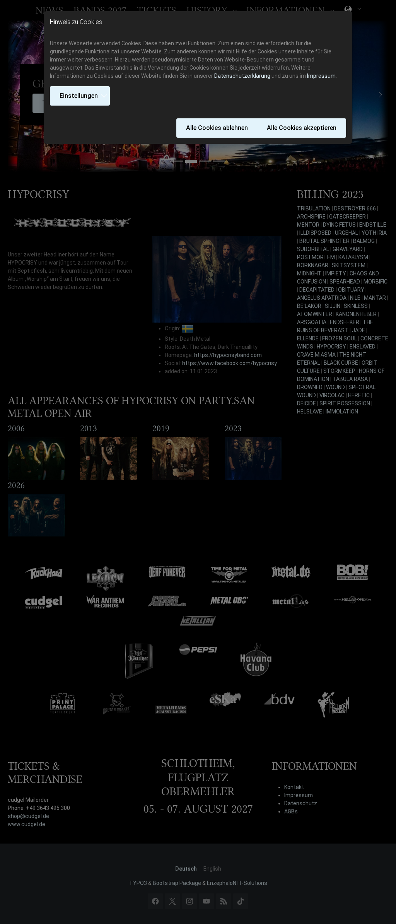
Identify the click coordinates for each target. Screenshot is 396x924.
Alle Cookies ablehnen (217, 128)
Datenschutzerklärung (242, 76)
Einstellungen (79, 95)
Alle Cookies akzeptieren (301, 128)
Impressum (321, 76)
